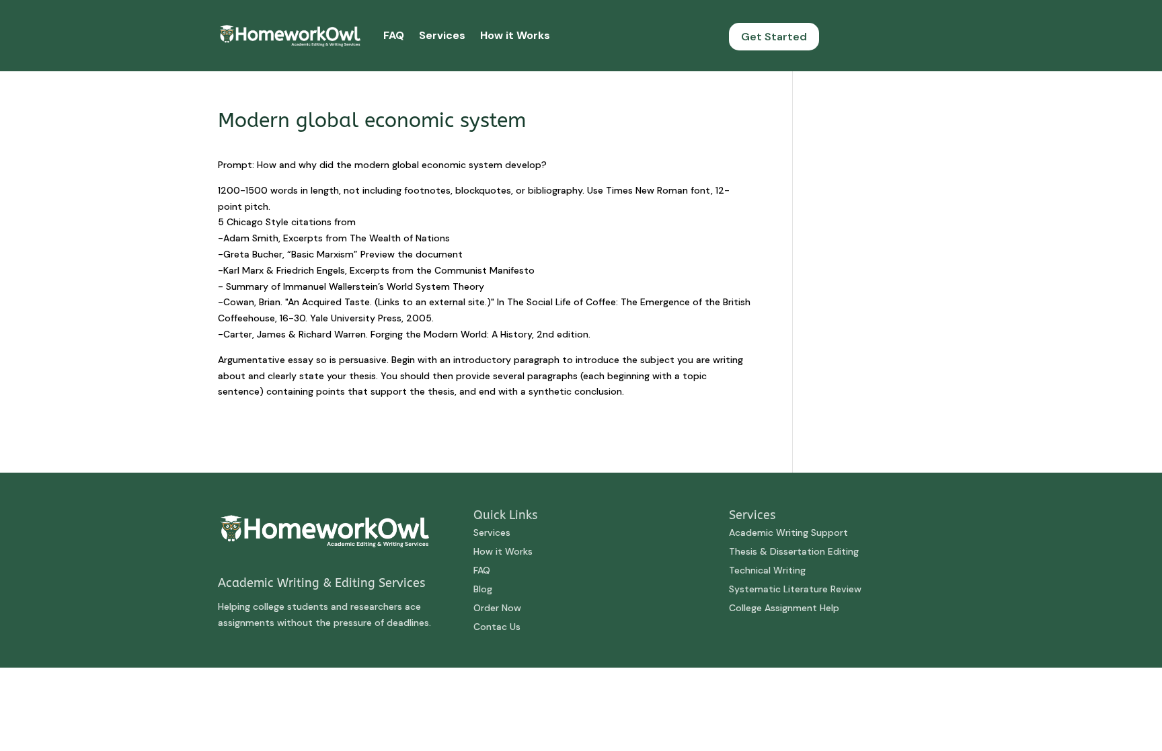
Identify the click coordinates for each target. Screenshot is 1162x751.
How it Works (515, 35)
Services (442, 35)
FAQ (393, 35)
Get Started (774, 37)
